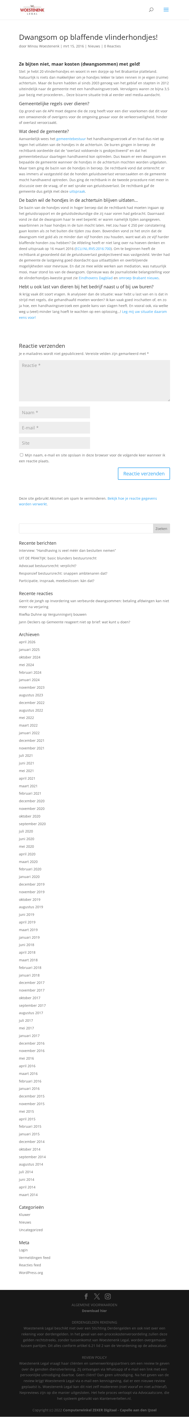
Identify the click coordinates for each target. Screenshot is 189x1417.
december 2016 (32, 1043)
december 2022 (32, 702)
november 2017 (32, 990)
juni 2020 (26, 838)
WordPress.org (31, 1272)
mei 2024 (26, 664)
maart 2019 (28, 929)
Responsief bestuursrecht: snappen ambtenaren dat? (63, 573)
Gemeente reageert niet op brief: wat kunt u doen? (88, 622)
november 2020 (32, 808)
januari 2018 (29, 975)
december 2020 (32, 801)
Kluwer (25, 1214)
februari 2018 (30, 967)
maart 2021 (28, 786)
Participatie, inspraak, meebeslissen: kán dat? (56, 580)
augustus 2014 (31, 1164)
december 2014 (32, 1141)
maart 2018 (28, 960)
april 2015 (27, 1119)
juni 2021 (26, 763)
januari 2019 (29, 937)
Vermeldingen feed (34, 1257)
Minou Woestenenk (43, 46)
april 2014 (27, 1187)
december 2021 (32, 740)
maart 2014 (28, 1194)
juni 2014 (26, 1179)
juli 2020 (26, 831)
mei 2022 (26, 717)
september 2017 (32, 1005)
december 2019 (32, 884)
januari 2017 (29, 1035)
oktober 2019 (29, 899)
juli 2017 (26, 1020)
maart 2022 (28, 725)
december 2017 (32, 982)
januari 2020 (29, 876)
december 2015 (32, 1096)
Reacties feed (30, 1265)
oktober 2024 (29, 657)
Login (23, 1250)
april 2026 (27, 642)
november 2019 (32, 892)
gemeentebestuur (71, 138)
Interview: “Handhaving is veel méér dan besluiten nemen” (67, 550)
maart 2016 (28, 1073)
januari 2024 (29, 679)
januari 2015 (29, 1134)
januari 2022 (29, 732)
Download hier (94, 1310)
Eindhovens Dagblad (96, 278)
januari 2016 (29, 1088)
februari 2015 (30, 1126)
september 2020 (32, 823)
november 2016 (32, 1050)
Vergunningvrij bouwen (67, 614)
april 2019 (27, 922)
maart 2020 (28, 861)
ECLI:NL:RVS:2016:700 (93, 248)
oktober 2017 (29, 997)
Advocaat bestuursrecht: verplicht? (47, 565)
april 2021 (27, 778)
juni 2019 (26, 914)
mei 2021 (26, 770)
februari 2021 (30, 793)
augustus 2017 (31, 1012)
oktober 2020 (29, 816)
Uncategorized (31, 1229)
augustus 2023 (31, 695)
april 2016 (27, 1066)
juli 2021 (26, 755)
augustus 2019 (31, 907)
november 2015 (32, 1103)
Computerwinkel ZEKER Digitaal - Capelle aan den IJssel (110, 1410)
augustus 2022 (31, 710)
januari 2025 (29, 649)
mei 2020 (26, 846)
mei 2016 (26, 1058)
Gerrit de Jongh (31, 601)
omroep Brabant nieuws (139, 278)
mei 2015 (26, 1111)
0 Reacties (112, 46)
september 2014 (32, 1156)
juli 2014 (26, 1171)
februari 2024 (30, 672)
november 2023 (32, 687)
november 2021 (32, 748)
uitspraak (77, 191)
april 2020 (27, 854)
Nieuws (94, 46)
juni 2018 (26, 944)
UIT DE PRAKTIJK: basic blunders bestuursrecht (57, 558)
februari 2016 (30, 1081)
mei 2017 (26, 1028)
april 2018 (27, 952)
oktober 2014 (29, 1149)
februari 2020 (30, 869)
